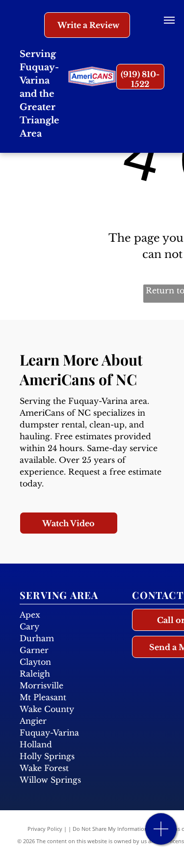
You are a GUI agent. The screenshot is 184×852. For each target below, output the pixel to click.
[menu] (169, 20)
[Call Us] (161, 834)
